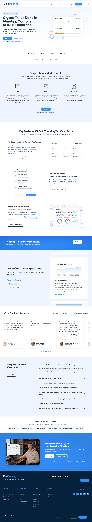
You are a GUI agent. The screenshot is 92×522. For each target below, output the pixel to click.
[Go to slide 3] (45, 351)
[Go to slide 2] (43, 351)
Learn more (58, 294)
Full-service (49, 496)
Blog (21, 499)
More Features (6, 499)
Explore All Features (16, 224)
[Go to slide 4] (48, 351)
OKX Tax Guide (79, 428)
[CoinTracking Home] (11, 4)
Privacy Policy (36, 504)
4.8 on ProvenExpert (60, 461)
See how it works (18, 38)
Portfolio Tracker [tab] (14, 280)
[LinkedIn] (81, 494)
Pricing (59, 4)
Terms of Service (37, 501)
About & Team (36, 492)
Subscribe (84, 480)
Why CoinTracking (37, 494)
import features (19, 149)
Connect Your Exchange (17, 158)
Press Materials (23, 501)
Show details (55, 517)
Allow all (82, 517)
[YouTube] (84, 494)
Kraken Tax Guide (40, 428)
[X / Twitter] (77, 494)
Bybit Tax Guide (53, 428)
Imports (5, 492)
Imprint (34, 506)
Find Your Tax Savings (57, 189)
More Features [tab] (13, 288)
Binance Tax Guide (13, 428)
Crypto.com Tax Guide (66, 428)
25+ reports (58, 179)
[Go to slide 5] (50, 351)
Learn (21, 496)
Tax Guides (22, 494)
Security (35, 496)
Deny (73, 517)
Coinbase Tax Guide (27, 428)
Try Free (78, 4)
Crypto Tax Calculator (8, 496)
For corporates (50, 494)
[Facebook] (74, 494)
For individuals (50, 492)
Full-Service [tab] (12, 284)
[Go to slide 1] (41, 351)
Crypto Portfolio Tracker (9, 494)
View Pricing (61, 456)
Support (35, 499)
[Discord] (88, 494)
